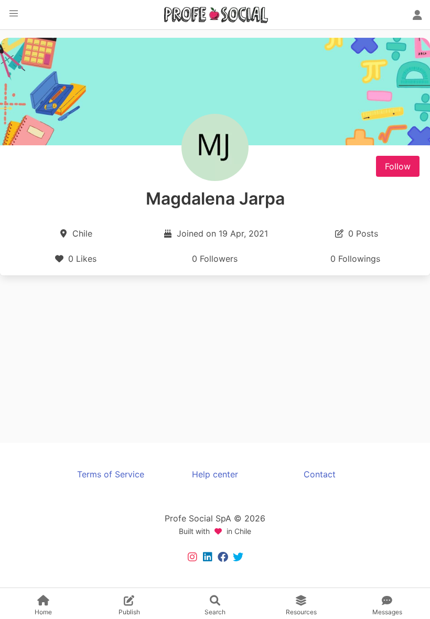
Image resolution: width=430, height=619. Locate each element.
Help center (215, 474)
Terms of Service (110, 474)
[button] (13, 13)
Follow (398, 166)
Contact (320, 474)
